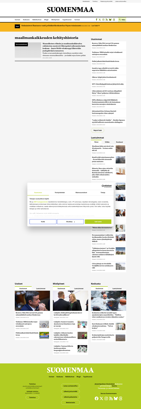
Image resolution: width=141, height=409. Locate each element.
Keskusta (26, 20)
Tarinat (77, 20)
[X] (100, 20)
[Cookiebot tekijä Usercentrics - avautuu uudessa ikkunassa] (103, 186)
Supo (17, 26)
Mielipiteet (55, 20)
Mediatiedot (86, 1)
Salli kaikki (98, 221)
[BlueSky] (110, 20)
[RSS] (107, 20)
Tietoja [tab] (103, 192)
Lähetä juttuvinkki (70, 391)
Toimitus (95, 1)
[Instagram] (103, 20)
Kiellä (43, 221)
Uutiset (17, 20)
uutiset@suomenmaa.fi (32, 388)
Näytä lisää (98, 130)
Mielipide (56, 317)
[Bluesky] (116, 400)
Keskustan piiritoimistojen (111, 385)
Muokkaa (69, 221)
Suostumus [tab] (38, 192)
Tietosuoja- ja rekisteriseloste (108, 388)
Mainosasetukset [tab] (81, 192)
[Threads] (114, 20)
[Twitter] (101, 400)
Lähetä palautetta (70, 397)
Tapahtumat (67, 20)
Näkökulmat (36, 20)
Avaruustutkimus (21, 44)
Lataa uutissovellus (120, 1)
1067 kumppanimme (41, 202)
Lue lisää (95, 26)
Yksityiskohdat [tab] (60, 192)
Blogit (46, 20)
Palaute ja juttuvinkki (106, 1)
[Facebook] (97, 20)
